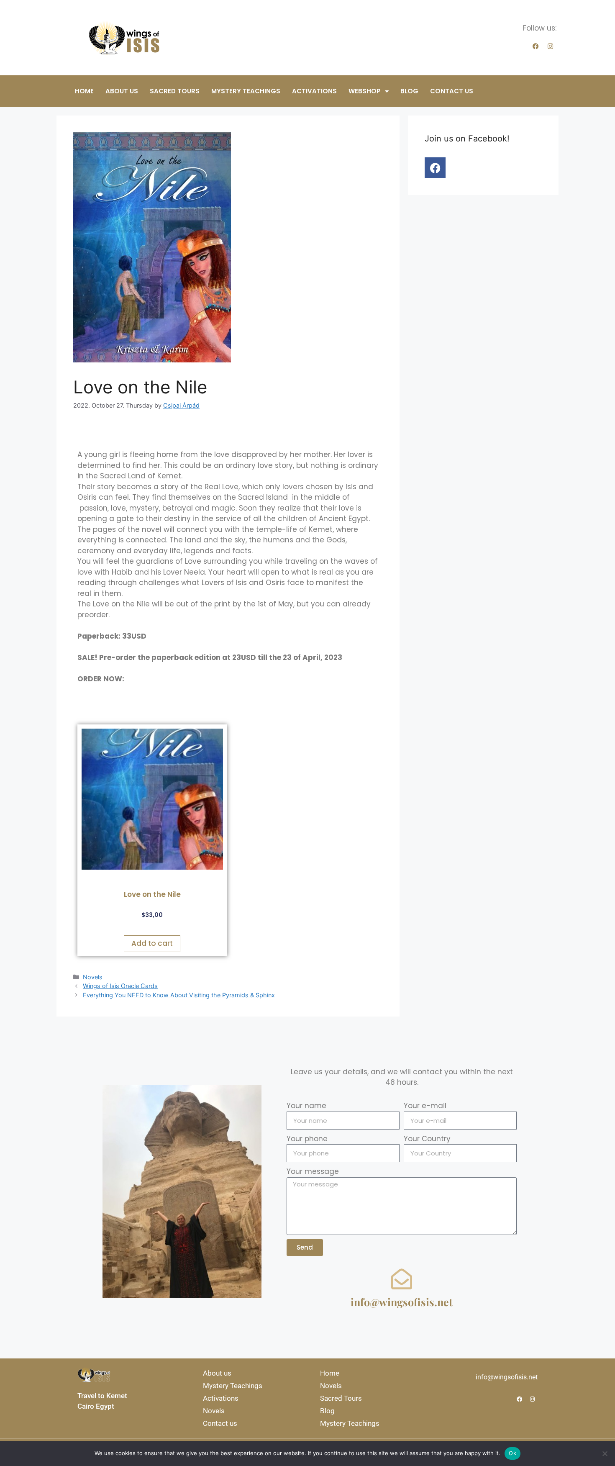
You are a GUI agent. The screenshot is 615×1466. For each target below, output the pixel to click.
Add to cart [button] (152, 943)
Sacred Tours (175, 91)
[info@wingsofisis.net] (401, 1278)
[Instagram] (550, 46)
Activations (314, 91)
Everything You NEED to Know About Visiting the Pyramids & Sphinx (179, 995)
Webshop (364, 91)
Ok (512, 1453)
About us (121, 91)
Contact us (451, 91)
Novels (92, 977)
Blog (409, 91)
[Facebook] (535, 46)
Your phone (307, 1139)
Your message (313, 1171)
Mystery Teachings (245, 91)
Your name (306, 1106)
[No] (604, 1453)
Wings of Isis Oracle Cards (120, 985)
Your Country (427, 1139)
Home (84, 91)
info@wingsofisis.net (402, 1302)
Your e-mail (425, 1106)
